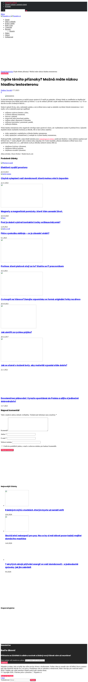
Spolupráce (9, 72)
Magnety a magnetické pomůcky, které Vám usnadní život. (32, 211)
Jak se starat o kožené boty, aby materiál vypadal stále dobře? (34, 365)
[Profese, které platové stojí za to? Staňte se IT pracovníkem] (22, 262)
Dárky (7, 33)
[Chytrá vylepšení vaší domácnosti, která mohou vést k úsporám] (6, 174)
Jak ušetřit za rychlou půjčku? (16, 332)
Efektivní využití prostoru (14, 167)
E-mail (4, 438)
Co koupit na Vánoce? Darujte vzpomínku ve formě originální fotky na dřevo (40, 299)
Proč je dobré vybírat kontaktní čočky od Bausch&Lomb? (30, 222)
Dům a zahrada (10, 21)
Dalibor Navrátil (6, 90)
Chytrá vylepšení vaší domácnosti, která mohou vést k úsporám (34, 178)
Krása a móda (9, 23)
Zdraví (7, 35)
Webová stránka (6, 442)
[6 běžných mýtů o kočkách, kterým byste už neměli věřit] (17, 505)
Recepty (8, 29)
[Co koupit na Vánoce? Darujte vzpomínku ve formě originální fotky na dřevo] (22, 295)
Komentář (4, 430)
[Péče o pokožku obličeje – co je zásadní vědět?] (5, 229)
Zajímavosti (9, 37)
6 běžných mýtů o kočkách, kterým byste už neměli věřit (34, 510)
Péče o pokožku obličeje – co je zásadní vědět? (25, 233)
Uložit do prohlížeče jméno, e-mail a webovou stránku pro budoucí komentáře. (30, 446)
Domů (7, 20)
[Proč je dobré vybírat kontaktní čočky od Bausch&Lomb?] (3, 218)
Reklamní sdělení (11, 3)
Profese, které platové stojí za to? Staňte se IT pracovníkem (32, 266)
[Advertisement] (44, 55)
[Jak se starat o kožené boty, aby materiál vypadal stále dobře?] (22, 361)
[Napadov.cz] (11, 16)
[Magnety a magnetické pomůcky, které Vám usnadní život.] (22, 207)
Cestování (8, 27)
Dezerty (12, 31)
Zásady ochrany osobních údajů (16, 4)
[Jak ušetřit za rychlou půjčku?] (18, 328)
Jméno (4, 434)
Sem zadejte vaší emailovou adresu (12, 660)
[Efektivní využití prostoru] (7, 163)
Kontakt (8, 6)
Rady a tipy (9, 25)
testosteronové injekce (46, 139)
